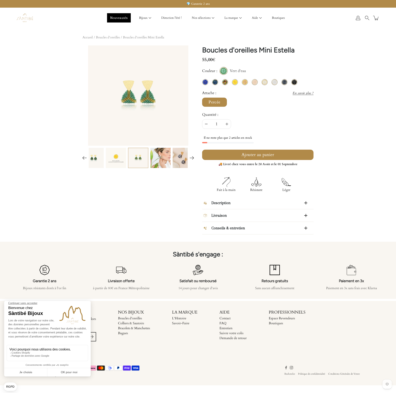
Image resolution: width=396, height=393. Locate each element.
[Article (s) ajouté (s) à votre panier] (376, 18)
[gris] (183, 158)
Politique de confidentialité (311, 373)
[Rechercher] (367, 18)
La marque (231, 18)
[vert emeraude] (94, 158)
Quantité (209, 114)
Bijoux (143, 18)
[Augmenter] (227, 124)
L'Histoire (179, 318)
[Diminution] (206, 124)
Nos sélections (201, 18)
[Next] (192, 158)
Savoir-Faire (180, 323)
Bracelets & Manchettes (134, 328)
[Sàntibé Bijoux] (24, 18)
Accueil (87, 37)
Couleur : (224, 71)
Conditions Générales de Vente (344, 373)
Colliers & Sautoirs (131, 323)
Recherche (289, 373)
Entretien (225, 328)
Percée (214, 102)
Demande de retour (233, 338)
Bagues (123, 333)
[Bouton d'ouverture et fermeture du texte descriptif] (306, 203)
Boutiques (278, 18)
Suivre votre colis (231, 333)
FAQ (222, 323)
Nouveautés (119, 18)
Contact (225, 318)
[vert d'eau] (138, 158)
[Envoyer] (91, 336)
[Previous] (84, 158)
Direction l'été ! (171, 18)
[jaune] (116, 158)
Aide (255, 18)
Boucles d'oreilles (108, 37)
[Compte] (358, 18)
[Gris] (160, 158)
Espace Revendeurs (282, 318)
